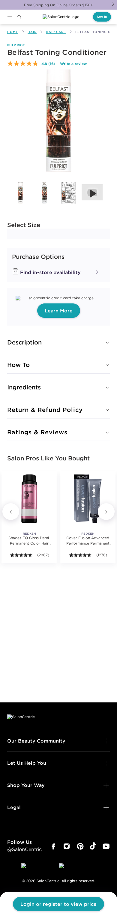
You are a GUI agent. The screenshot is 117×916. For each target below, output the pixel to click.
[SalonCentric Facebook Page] (53, 846)
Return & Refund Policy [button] (45, 409)
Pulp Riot (16, 45)
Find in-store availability (50, 272)
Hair (32, 32)
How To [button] (18, 364)
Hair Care (56, 32)
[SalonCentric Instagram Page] (66, 846)
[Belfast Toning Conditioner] (20, 193)
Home (12, 32)
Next (113, 4)
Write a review (73, 63)
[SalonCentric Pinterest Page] (80, 846)
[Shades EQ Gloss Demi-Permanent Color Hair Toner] (29, 498)
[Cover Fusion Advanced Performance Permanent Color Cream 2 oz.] (87, 498)
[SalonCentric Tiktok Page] (93, 846)
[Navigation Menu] (10, 17)
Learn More (59, 311)
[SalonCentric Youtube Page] (106, 846)
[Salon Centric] (61, 16)
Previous (10, 511)
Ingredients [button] (24, 387)
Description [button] (24, 342)
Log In (102, 17)
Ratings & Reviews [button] (37, 432)
